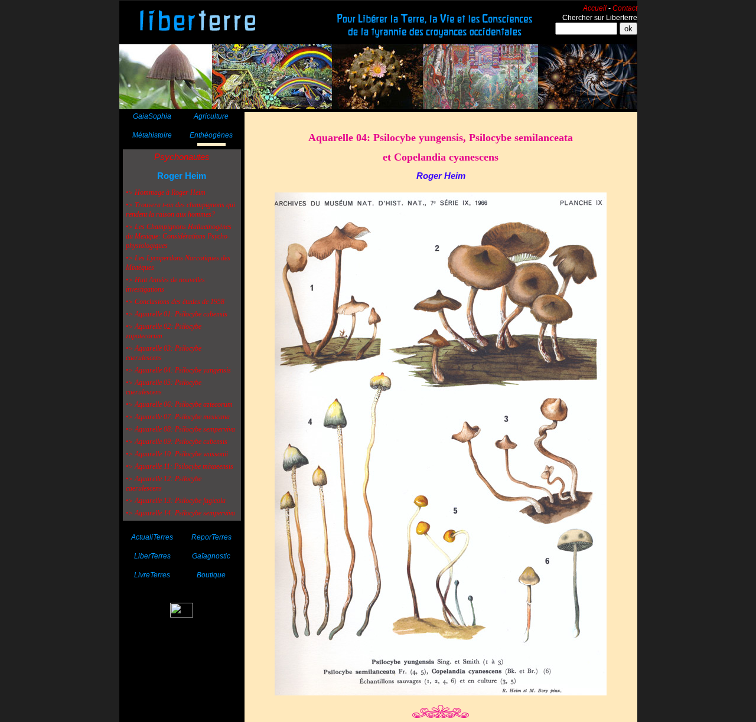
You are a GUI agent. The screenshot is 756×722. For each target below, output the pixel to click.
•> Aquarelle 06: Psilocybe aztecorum (179, 404)
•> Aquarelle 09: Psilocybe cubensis (176, 441)
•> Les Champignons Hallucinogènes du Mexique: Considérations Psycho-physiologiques (179, 236)
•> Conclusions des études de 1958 (175, 302)
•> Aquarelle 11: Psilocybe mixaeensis (179, 466)
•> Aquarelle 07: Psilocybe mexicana (178, 417)
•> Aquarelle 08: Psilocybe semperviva (180, 429)
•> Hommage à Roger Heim (166, 192)
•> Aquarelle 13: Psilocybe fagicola (176, 500)
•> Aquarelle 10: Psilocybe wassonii (177, 454)
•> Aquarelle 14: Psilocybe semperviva (180, 513)
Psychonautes (182, 157)
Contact (624, 8)
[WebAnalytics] (181, 614)
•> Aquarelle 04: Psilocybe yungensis (178, 370)
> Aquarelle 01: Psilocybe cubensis (177, 314)
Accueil (595, 8)
